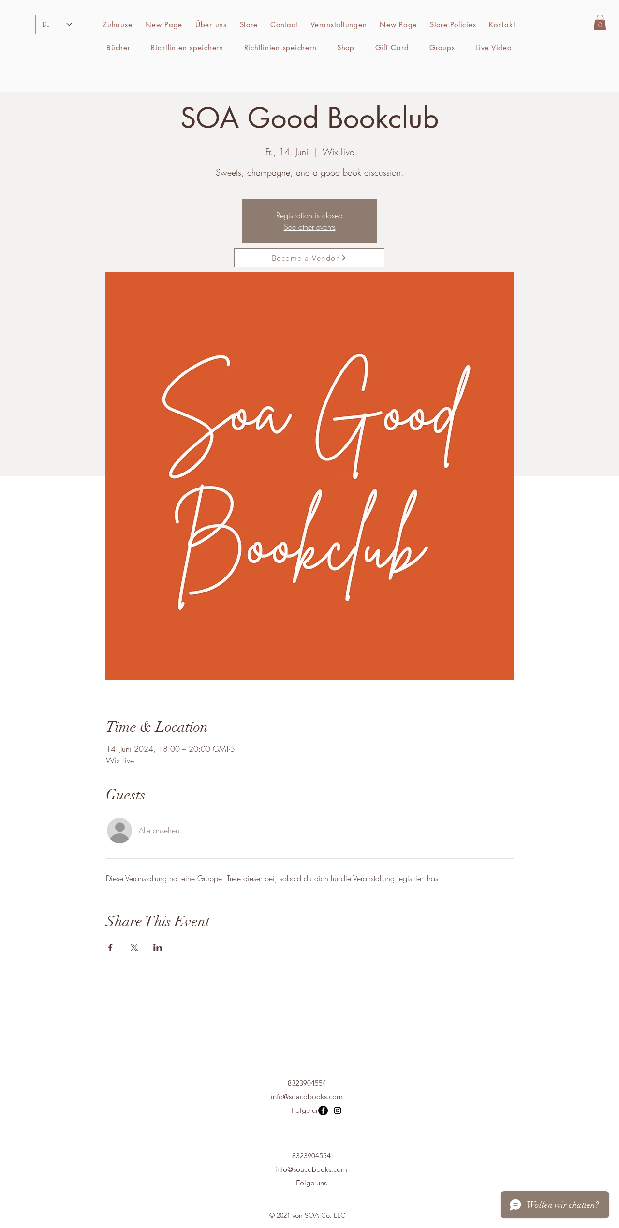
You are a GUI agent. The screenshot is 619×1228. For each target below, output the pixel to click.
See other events (310, 227)
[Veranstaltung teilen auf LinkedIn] (157, 947)
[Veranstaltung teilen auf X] (134, 947)
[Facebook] (323, 1110)
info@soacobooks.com (307, 1096)
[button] (249, 24)
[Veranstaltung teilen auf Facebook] (110, 947)
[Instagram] (337, 1110)
